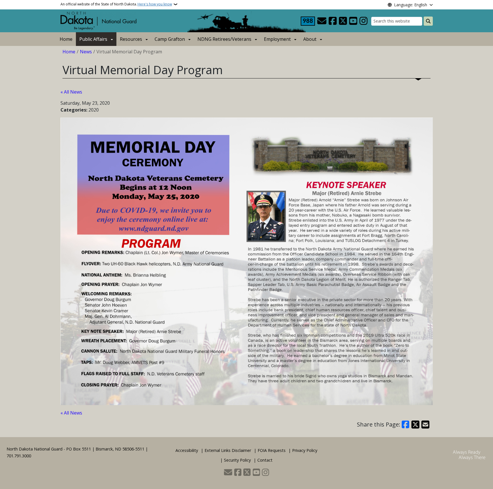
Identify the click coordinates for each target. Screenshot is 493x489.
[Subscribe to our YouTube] (353, 21)
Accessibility (186, 450)
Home (66, 39)
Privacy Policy (304, 450)
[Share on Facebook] (405, 425)
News (86, 52)
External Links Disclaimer (228, 450)
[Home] (98, 20)
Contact (264, 460)
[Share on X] (415, 425)
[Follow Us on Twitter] (343, 21)
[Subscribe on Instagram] (363, 21)
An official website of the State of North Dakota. (116, 4)
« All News (71, 92)
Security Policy (237, 460)
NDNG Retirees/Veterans (224, 39)
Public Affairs (93, 39)
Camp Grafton (170, 39)
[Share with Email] (425, 425)
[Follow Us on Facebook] (333, 21)
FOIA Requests (272, 450)
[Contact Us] (321, 21)
